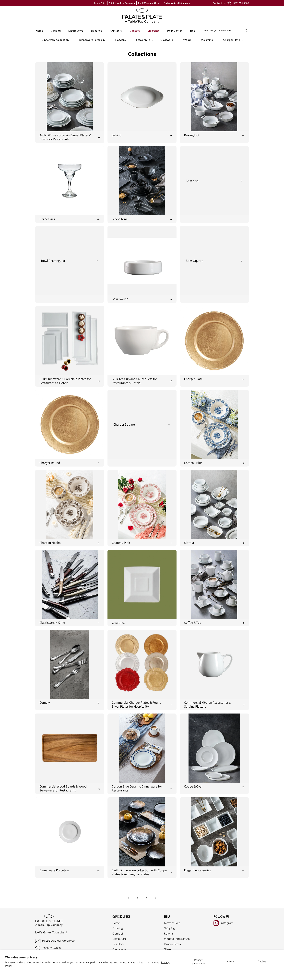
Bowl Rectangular (53, 261)
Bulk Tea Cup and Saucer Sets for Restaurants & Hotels (134, 381)
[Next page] (155, 898)
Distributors (119, 938)
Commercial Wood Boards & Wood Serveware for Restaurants (63, 788)
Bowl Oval (192, 181)
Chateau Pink (121, 543)
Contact (117, 933)
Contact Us (219, 3)
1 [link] (128, 898)
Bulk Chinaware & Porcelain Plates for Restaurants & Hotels (65, 381)
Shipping (169, 928)
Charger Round (49, 463)
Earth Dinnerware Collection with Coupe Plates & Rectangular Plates (139, 872)
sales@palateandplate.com (59, 940)
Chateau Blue (193, 463)
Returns (168, 933)
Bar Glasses (47, 219)
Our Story (118, 944)
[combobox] (225, 30)
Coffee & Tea (192, 623)
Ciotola (189, 543)
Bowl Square (194, 261)
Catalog (117, 928)
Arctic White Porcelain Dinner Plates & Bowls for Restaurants (65, 137)
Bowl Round (120, 299)
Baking (116, 135)
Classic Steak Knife (52, 623)
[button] (56, 40)
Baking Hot (191, 135)
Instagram (227, 923)
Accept (230, 961)
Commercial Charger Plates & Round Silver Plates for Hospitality (136, 704)
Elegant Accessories (197, 870)
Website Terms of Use (177, 938)
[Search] (246, 30)
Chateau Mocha (50, 543)
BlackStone (120, 219)
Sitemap (169, 949)
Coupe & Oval (193, 786)
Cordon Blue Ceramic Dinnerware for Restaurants (137, 788)
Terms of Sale (172, 923)
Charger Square (124, 424)
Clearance (118, 623)
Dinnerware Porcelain (54, 870)
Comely (44, 702)
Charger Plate (193, 379)
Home (116, 923)
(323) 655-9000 (241, 3)
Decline (262, 961)
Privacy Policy (172, 944)
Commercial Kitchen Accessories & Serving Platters (207, 704)
